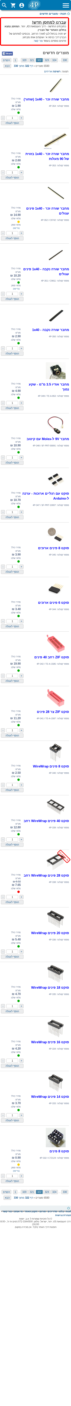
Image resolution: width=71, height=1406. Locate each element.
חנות (63, 13)
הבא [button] (7, 65)
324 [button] (54, 60)
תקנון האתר (31, 1211)
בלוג (61, 1211)
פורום (42, 1211)
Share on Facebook (7, 54)
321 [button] (32, 60)
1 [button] (15, 60)
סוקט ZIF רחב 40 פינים (51, 657)
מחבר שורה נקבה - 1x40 (50, 330)
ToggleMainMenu (66, 5)
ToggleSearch (4, 5)
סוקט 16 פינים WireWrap (50, 1042)
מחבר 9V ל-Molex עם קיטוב (48, 439)
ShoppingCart (13, 5)
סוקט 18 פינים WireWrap (50, 987)
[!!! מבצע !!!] (55, 871)
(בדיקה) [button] (16, 228)
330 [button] (65, 60)
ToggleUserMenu (21, 5)
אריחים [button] (48, 71)
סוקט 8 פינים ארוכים (53, 548)
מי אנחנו (18, 1211)
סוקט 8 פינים (59, 1151)
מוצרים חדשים (49, 13)
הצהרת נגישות (63, 1215)
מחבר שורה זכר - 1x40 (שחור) (46, 99)
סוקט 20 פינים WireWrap (50, 933)
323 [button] (47, 60)
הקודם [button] (6, 60)
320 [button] (24, 60)
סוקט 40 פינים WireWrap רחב (46, 821)
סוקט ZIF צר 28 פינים (53, 711)
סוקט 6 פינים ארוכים (53, 602)
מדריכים (52, 1211)
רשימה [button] (56, 71)
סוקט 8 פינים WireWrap (51, 766)
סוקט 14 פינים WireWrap (50, 1096)
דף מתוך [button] (23, 65)
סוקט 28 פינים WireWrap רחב (46, 875)
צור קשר (38, 40)
